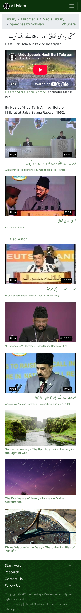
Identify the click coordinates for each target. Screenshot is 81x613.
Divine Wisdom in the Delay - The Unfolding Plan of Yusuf (40, 549)
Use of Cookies (34, 604)
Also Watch (18, 239)
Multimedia (29, 19)
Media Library (53, 19)
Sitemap (10, 609)
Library (10, 19)
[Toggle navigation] (72, 6)
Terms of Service (57, 604)
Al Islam (18, 5)
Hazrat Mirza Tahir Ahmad (25, 92)
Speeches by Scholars (27, 24)
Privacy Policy (13, 604)
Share (71, 24)
